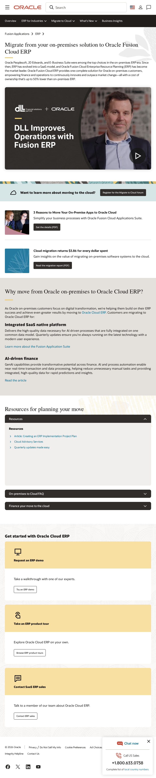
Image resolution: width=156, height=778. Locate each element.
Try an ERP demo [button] (25, 589)
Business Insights (112, 20)
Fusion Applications (17, 34)
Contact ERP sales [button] (25, 715)
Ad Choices (96, 747)
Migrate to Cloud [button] (61, 20)
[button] (7, 7)
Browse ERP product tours (29, 652)
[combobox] (86, 7)
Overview (10, 20)
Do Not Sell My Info (50, 747)
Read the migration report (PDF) (52, 265)
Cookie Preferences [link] (75, 747)
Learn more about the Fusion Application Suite (37, 346)
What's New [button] (87, 20)
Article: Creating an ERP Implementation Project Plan (45, 436)
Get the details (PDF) (47, 227)
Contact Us (33, 753)
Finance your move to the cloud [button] (29, 506)
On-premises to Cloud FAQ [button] (26, 493)
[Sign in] (140, 7)
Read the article (15, 380)
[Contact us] (148, 7)
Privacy (33, 747)
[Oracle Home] (27, 7)
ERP (37, 34)
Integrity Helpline (14, 753)
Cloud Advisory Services (28, 441)
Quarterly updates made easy (32, 447)
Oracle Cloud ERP (94, 312)
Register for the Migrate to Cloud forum (123, 192)
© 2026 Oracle (13, 747)
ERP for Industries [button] (32, 20)
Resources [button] (16, 419)
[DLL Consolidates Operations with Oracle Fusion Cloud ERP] (78, 128)
